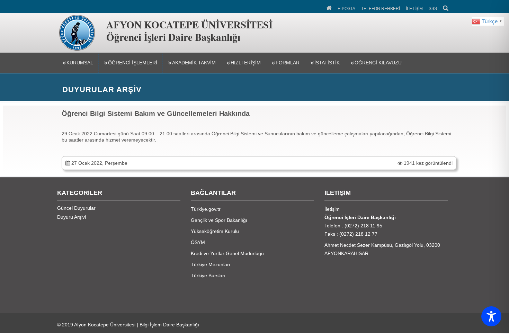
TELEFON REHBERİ (380, 8)
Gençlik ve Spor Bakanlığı (219, 220)
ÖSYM (198, 242)
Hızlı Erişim (246, 62)
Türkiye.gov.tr (206, 209)
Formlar (288, 62)
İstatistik (327, 62)
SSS (433, 8)
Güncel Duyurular (76, 208)
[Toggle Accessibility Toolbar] (491, 316)
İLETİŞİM (414, 8)
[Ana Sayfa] (329, 7)
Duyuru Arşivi (71, 217)
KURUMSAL (79, 62)
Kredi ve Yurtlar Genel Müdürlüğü (227, 253)
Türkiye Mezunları (210, 264)
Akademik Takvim (194, 62)
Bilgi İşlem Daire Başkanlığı (169, 324)
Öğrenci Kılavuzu (378, 62)
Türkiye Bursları (208, 275)
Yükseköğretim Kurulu (215, 231)
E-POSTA (346, 8)
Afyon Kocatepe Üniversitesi (104, 324)
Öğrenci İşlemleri (132, 62)
